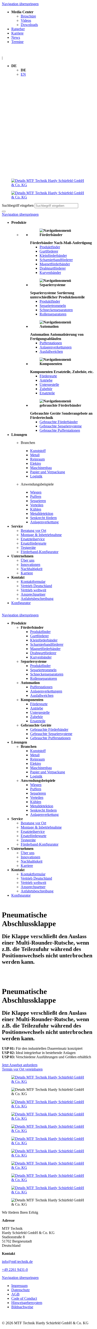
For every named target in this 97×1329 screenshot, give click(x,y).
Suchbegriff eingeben (18, 205)
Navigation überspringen (20, 4)
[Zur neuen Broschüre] (48, 1079)
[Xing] (48, 1128)
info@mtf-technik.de (17, 1262)
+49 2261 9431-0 (15, 1270)
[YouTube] (48, 1141)
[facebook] (48, 1104)
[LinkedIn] (48, 1116)
